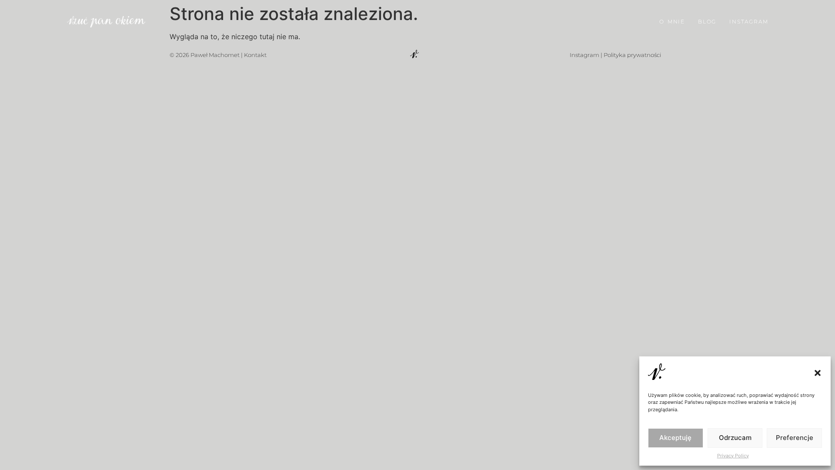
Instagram (584, 54)
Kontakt (255, 54)
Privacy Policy (733, 456)
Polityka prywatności (632, 54)
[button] (817, 373)
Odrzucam (735, 437)
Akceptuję (675, 437)
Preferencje (794, 437)
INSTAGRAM (748, 21)
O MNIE (672, 21)
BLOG (707, 21)
